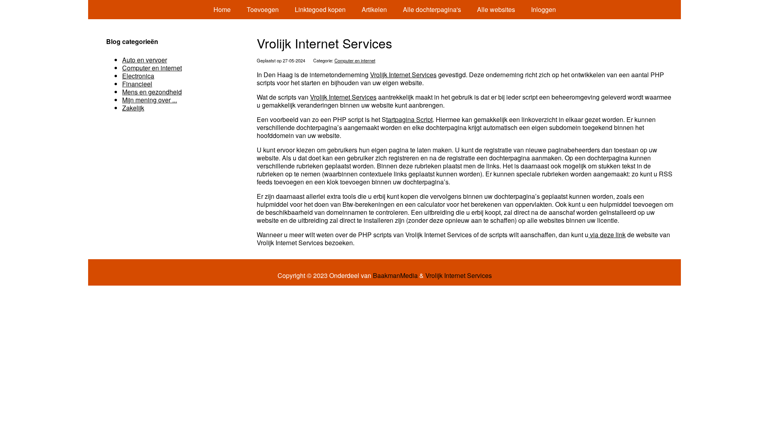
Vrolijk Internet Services (403, 74)
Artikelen (374, 9)
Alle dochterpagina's (432, 9)
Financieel (137, 83)
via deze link (607, 234)
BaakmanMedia (395, 276)
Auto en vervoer (144, 59)
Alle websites (496, 9)
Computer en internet (354, 60)
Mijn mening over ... (149, 99)
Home (222, 9)
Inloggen (543, 9)
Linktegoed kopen (320, 9)
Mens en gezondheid (152, 91)
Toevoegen (263, 9)
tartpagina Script (409, 119)
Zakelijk (133, 107)
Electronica (138, 75)
